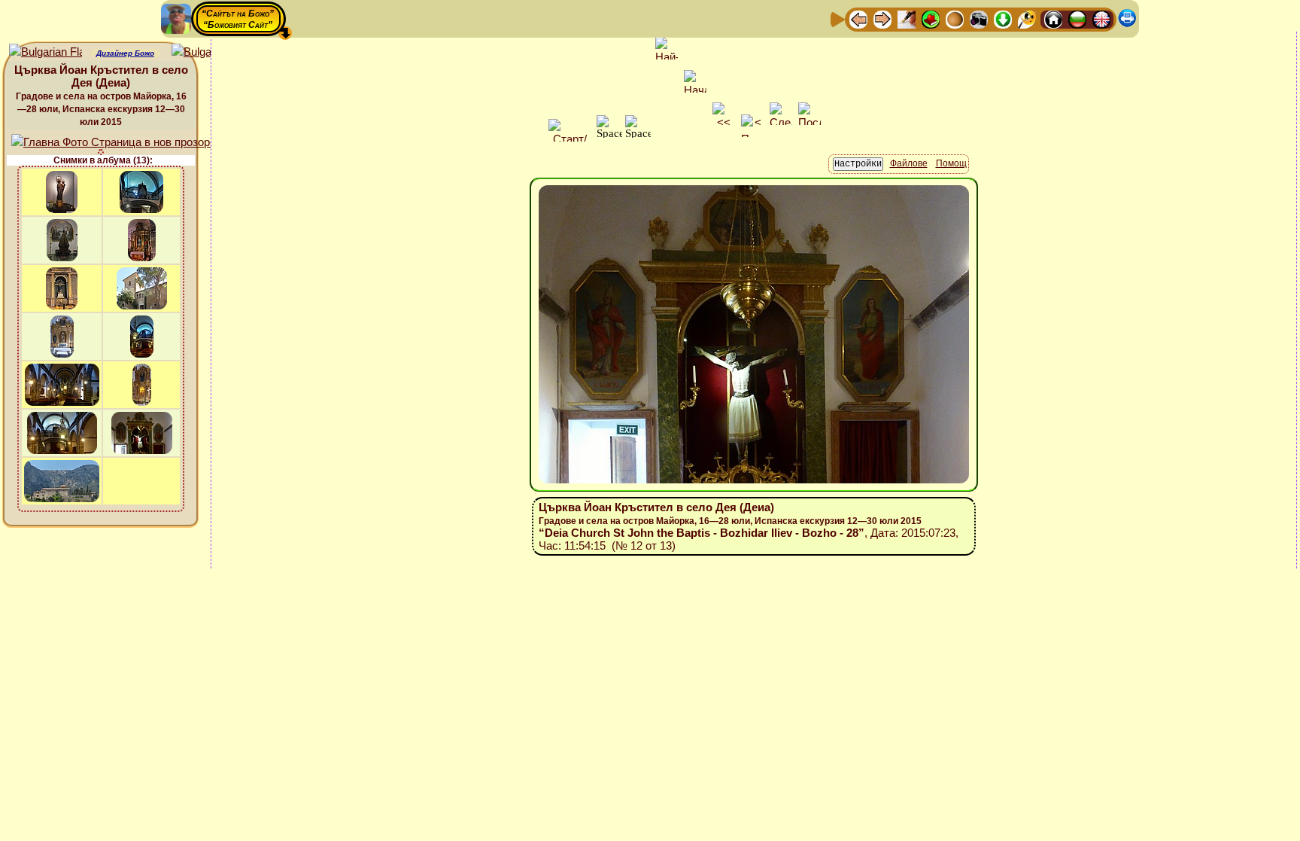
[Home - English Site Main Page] (1101, 18)
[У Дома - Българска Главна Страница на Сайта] (1077, 18)
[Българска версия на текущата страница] (208, 52)
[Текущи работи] (955, 18)
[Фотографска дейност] (979, 18)
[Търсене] (1027, 18)
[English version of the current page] (46, 52)
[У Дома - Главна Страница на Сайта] (1053, 18)
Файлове (909, 163)
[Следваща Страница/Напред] (882, 18)
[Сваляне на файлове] (1003, 18)
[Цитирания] (931, 18)
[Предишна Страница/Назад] (858, 18)
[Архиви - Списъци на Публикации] (907, 18)
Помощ (951, 163)
